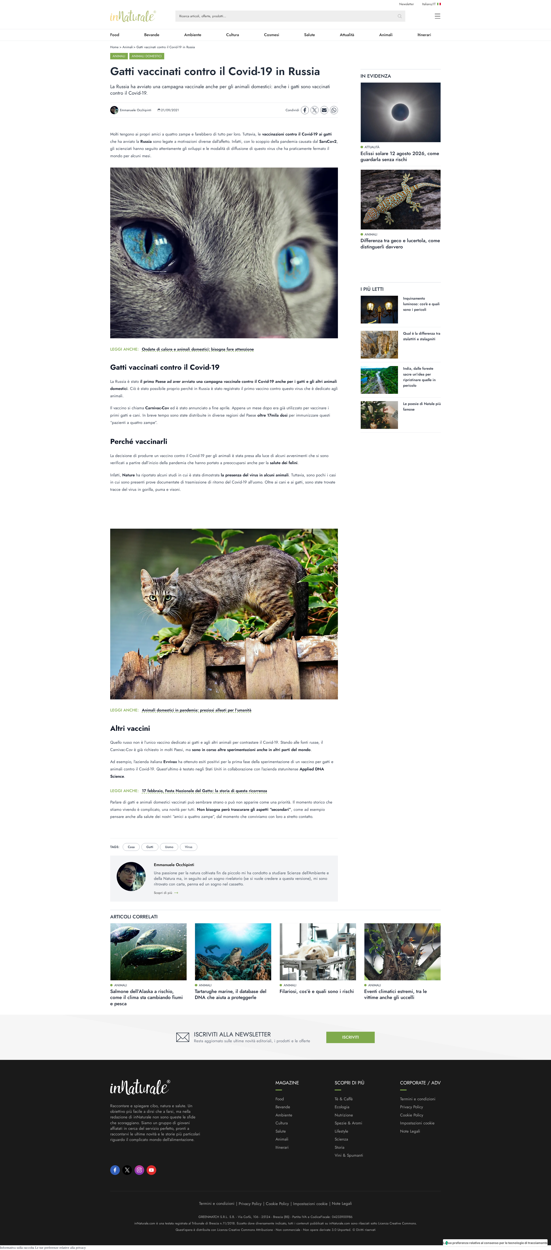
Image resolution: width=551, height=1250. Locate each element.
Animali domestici (147, 56)
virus (188, 847)
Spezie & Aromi (348, 1123)
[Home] (133, 16)
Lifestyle (341, 1131)
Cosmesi (271, 35)
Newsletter (406, 4)
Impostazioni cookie (417, 1123)
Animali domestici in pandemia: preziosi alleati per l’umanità (196, 710)
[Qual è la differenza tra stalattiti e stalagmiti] (379, 345)
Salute (309, 35)
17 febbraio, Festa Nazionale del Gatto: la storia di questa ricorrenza (204, 791)
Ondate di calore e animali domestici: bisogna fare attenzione (198, 349)
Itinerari (424, 35)
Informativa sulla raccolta (17, 1247)
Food (114, 35)
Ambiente (192, 35)
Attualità (347, 35)
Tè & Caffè (344, 1099)
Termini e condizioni (417, 1099)
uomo (169, 847)
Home (114, 47)
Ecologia (342, 1107)
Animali (386, 35)
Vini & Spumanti (349, 1155)
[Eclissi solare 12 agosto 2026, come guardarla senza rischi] (401, 112)
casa (131, 847)
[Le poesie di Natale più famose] (379, 415)
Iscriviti (350, 1037)
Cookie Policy (411, 1115)
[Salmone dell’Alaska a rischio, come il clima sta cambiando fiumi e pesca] (148, 952)
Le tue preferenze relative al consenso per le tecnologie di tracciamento (495, 1243)
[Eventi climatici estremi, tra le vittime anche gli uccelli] (402, 952)
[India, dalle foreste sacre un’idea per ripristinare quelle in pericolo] (379, 380)
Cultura (232, 35)
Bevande (151, 35)
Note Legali (410, 1131)
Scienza (341, 1139)
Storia (339, 1147)
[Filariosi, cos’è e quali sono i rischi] (318, 952)
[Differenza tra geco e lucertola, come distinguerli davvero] (401, 199)
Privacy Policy (411, 1107)
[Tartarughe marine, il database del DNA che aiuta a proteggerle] (233, 952)
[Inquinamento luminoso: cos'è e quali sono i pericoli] (379, 310)
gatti (149, 847)
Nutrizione (344, 1115)
